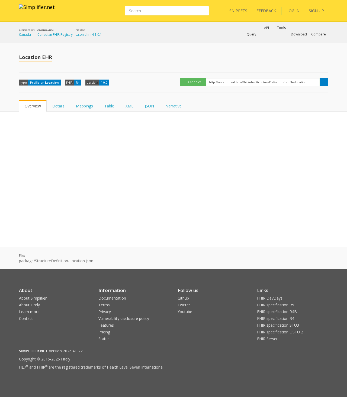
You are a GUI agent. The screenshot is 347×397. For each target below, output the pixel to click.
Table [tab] (109, 106)
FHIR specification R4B (277, 311)
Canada (25, 34)
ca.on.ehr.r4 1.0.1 (88, 34)
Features (106, 325)
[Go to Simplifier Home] (37, 10)
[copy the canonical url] (324, 82)
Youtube (185, 311)
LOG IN (293, 10)
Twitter (184, 304)
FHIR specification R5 (275, 304)
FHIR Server (267, 338)
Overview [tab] (33, 106)
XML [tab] (129, 106)
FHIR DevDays (269, 298)
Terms (104, 304)
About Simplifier (33, 298)
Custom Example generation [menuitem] (257, 41)
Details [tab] (58, 106)
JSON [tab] (149, 106)
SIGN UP (316, 10)
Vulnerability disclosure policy (123, 318)
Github (183, 298)
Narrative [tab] (173, 106)
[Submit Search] (204, 11)
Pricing (104, 331)
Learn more (29, 311)
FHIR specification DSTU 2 (280, 331)
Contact (26, 318)
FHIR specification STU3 (278, 325)
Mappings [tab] (84, 106)
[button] (251, 34)
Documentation (112, 298)
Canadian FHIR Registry (55, 34)
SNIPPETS (238, 10)
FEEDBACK (266, 10)
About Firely (29, 304)
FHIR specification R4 (275, 318)
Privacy (104, 311)
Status (104, 338)
